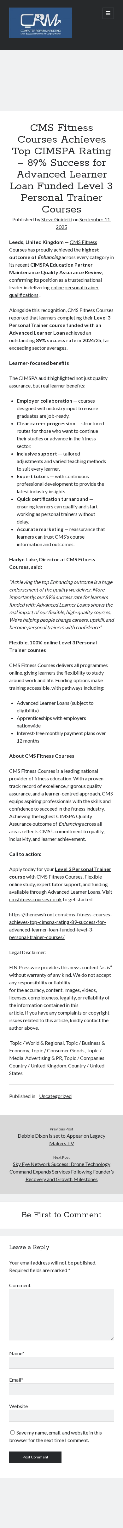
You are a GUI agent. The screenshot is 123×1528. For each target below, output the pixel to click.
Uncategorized (55, 1096)
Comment (20, 1285)
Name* (16, 1353)
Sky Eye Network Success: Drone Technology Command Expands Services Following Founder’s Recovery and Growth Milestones (61, 1171)
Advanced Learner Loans (74, 892)
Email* (16, 1380)
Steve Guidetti (56, 219)
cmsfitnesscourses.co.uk (35, 899)
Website (18, 1406)
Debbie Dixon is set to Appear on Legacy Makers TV (61, 1139)
